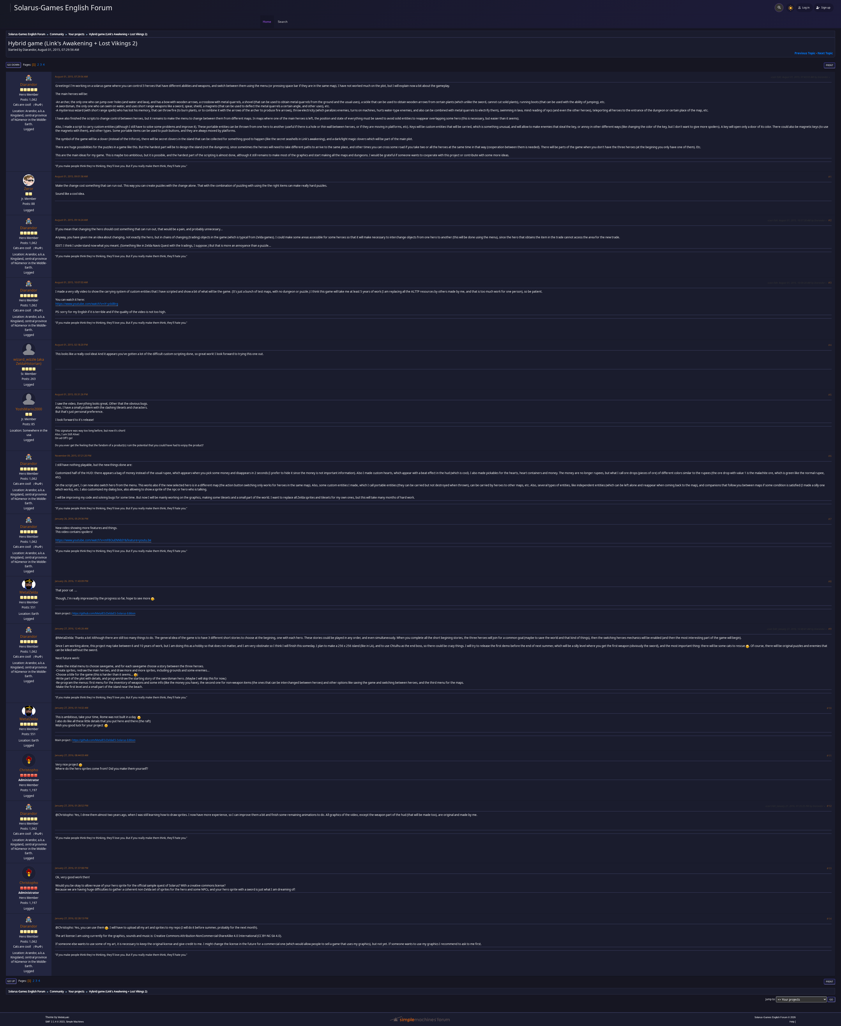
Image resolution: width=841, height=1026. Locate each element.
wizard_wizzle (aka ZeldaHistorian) (28, 361)
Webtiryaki (63, 1017)
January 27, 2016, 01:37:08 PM (71, 868)
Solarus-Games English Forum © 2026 (775, 1017)
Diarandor (28, 84)
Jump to (770, 999)
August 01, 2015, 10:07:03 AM (71, 282)
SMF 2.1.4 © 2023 (55, 1021)
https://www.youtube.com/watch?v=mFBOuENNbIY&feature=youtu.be (103, 540)
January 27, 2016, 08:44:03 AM (71, 755)
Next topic (825, 53)
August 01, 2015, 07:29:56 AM (71, 76)
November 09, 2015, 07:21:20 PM (73, 455)
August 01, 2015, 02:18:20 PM (71, 344)
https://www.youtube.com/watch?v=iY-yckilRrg (86, 304)
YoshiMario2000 (29, 409)
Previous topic (805, 53)
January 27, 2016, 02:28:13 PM (71, 918)
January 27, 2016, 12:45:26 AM (71, 628)
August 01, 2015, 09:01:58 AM (71, 176)
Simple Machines (75, 1021)
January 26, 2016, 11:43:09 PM (71, 581)
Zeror (28, 188)
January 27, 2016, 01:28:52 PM (71, 805)
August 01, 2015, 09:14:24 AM (71, 219)
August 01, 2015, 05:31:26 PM (71, 394)
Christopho (28, 770)
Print (829, 65)
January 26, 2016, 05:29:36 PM (71, 518)
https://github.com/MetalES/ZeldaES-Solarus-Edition (103, 613)
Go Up (11, 981)
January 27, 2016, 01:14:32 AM (71, 707)
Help (792, 1021)
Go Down (13, 64)
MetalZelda (28, 592)
